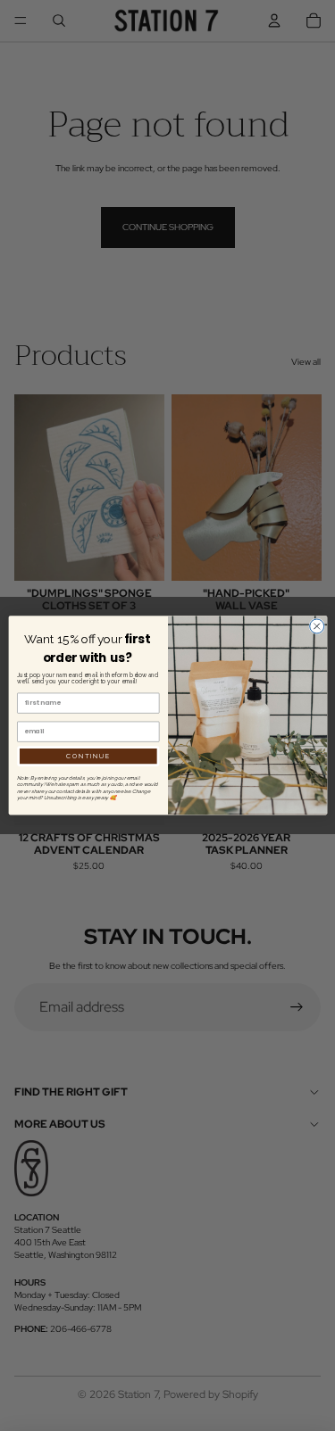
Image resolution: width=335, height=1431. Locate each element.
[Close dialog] (316, 626)
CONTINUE (88, 756)
